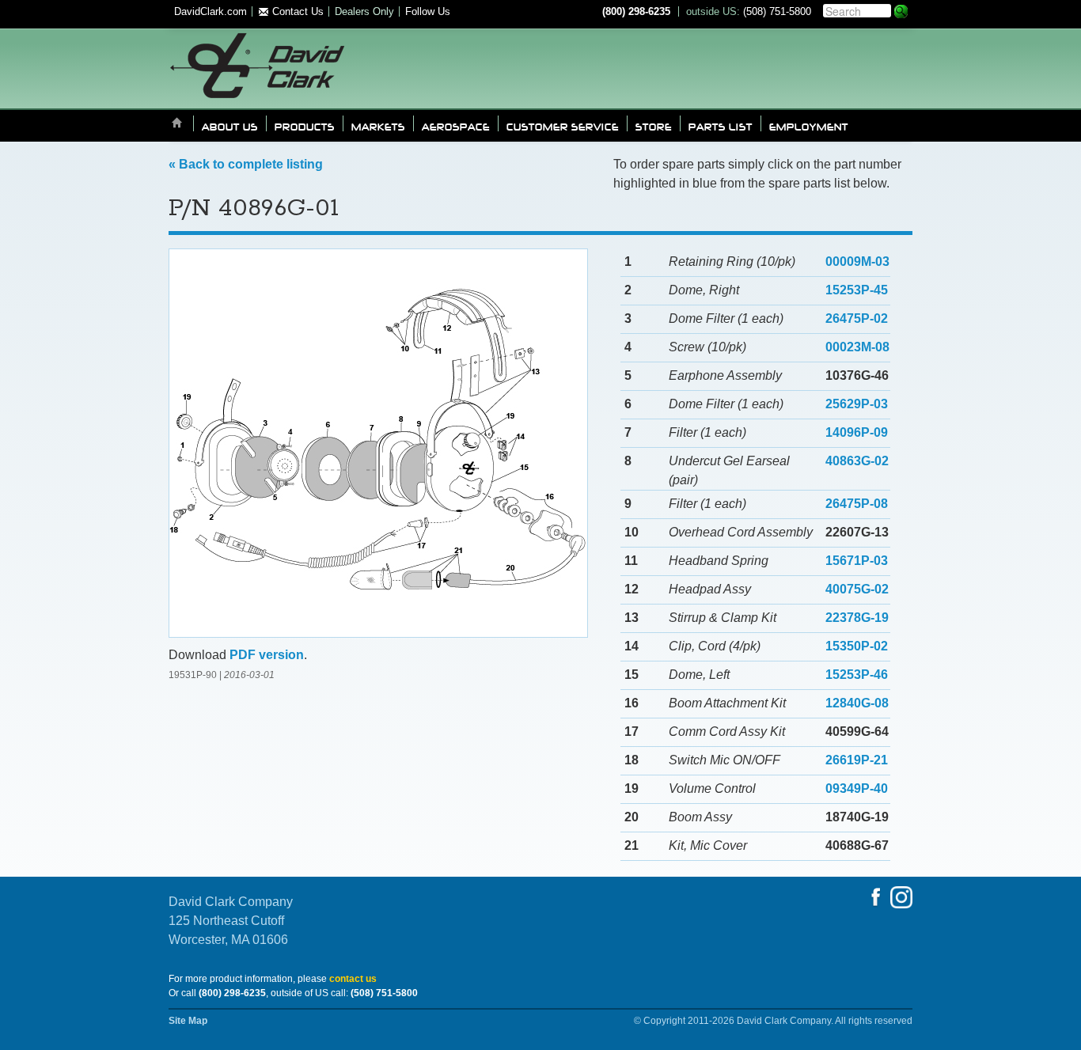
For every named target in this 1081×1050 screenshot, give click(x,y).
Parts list (720, 126)
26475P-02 (856, 318)
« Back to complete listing (246, 164)
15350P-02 (856, 646)
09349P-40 (856, 788)
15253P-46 (856, 674)
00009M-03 (857, 261)
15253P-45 (856, 290)
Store (653, 126)
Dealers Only (364, 11)
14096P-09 (856, 432)
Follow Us (427, 11)
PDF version (266, 654)
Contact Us (296, 11)
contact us (353, 978)
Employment (808, 126)
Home (177, 124)
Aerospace (456, 126)
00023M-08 (857, 347)
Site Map (188, 1020)
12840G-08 (857, 703)
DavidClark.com (210, 11)
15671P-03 (856, 560)
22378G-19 (857, 617)
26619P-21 (856, 760)
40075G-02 (857, 589)
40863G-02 (857, 461)
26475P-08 (856, 503)
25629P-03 (856, 404)
